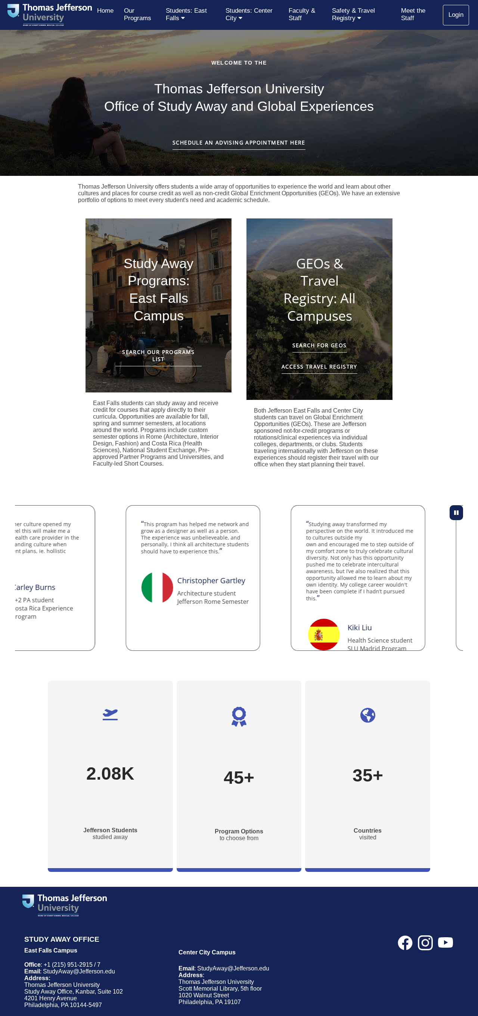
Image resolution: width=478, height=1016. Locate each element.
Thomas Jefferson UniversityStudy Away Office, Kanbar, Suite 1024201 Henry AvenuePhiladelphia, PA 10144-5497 (73, 995)
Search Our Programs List (158, 355)
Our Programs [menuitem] (137, 14)
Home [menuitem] (105, 10)
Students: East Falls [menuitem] (186, 14)
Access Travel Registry (319, 366)
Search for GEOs (319, 345)
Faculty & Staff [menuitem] (302, 14)
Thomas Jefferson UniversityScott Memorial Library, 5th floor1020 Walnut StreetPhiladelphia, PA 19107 (220, 992)
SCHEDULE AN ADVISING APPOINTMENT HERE (239, 142)
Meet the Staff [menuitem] (413, 14)
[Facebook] (405, 945)
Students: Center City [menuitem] (249, 14)
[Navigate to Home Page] (49, 15)
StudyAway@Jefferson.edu (79, 971)
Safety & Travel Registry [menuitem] (353, 14)
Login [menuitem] (455, 14)
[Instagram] (425, 945)
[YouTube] (445, 945)
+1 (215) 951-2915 (68, 964)
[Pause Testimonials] (456, 512)
